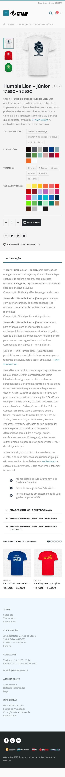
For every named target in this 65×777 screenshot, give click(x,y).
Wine (51, 155)
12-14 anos (32, 178)
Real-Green (34, 155)
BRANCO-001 (40, 209)
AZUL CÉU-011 (40, 197)
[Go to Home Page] (4, 24)
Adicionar (33, 222)
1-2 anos (31, 168)
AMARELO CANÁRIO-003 (34, 186)
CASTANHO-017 (28, 209)
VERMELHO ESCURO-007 (28, 191)
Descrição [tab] (15, 258)
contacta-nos (49, 461)
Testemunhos (9, 618)
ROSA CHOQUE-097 (28, 197)
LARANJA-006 (45, 186)
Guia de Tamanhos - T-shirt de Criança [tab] (31, 510)
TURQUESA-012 (51, 203)
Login (5, 691)
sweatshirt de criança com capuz (42, 136)
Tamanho (8, 168)
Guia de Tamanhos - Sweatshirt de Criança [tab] (33, 518)
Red (57, 155)
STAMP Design (40, 119)
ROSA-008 (57, 191)
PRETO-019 (45, 209)
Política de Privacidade (14, 708)
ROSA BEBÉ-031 (51, 191)
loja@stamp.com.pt (18, 670)
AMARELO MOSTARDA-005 (40, 186)
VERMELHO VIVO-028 (57, 186)
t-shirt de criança (35, 142)
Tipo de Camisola (12, 131)
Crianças (6, 580)
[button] (48, 541)
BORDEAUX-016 (34, 191)
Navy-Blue (45, 149)
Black (28, 149)
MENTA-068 (45, 203)
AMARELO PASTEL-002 (28, 186)
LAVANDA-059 (40, 191)
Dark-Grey (34, 149)
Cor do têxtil (10, 149)
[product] (17, 563)
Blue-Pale (57, 149)
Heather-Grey (40, 149)
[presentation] (19, 54)
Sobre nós (8, 614)
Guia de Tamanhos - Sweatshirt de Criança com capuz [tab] (33, 528)
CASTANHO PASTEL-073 (57, 203)
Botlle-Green (28, 155)
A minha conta (10, 684)
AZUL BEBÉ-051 (34, 197)
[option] (8, 43)
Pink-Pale (45, 155)
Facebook (6, 235)
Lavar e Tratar (9, 715)
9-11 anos (43, 173)
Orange (28, 160)
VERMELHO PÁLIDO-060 (51, 186)
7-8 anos (31, 173)
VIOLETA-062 (45, 191)
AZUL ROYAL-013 (51, 197)
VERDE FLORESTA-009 (40, 203)
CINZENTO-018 (34, 209)
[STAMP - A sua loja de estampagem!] (19, 13)
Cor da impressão (12, 186)
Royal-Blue (51, 149)
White (34, 160)
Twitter (12, 235)
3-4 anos (42, 168)
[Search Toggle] (51, 13)
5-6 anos (54, 168)
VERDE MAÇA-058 (34, 203)
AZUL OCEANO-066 (45, 197)
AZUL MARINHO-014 (57, 197)
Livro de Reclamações (13, 705)
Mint (40, 155)
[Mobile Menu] (6, 13)
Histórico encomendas (14, 688)
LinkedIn (18, 235)
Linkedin (18, 740)
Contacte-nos (9, 621)
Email (24, 235)
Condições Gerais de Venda (16, 712)
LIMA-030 (28, 203)
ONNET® (7, 760)
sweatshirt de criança (37, 131)
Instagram (12, 740)
